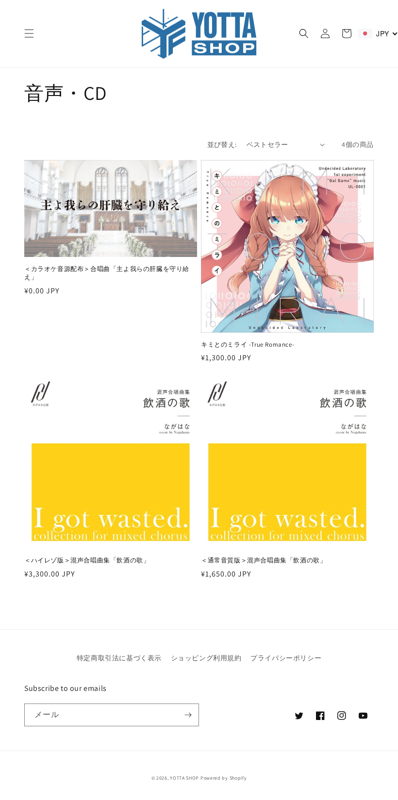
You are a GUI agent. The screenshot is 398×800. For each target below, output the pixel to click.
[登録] (188, 715)
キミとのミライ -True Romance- (247, 345)
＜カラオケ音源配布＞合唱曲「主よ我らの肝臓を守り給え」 (106, 273)
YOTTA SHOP (184, 778)
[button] (29, 33)
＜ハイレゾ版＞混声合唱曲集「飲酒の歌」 (86, 560)
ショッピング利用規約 (206, 658)
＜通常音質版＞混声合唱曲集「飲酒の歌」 (263, 560)
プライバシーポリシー (285, 658)
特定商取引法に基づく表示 (119, 658)
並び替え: (222, 144)
